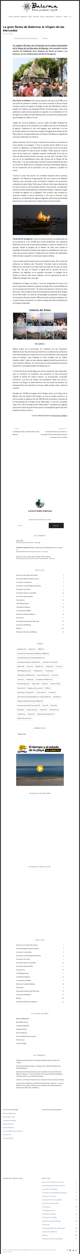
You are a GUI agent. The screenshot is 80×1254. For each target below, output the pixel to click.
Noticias (17, 16)
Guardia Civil (55, 684)
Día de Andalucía (23, 684)
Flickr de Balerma (21, 1033)
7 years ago (45, 551)
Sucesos (43, 710)
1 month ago (37, 542)
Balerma (24, 16)
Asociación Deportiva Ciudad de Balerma (30, 658)
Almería (32, 649)
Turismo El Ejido (21, 1043)
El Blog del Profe (21, 1029)
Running (20, 710)
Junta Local (41, 692)
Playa (66, 16)
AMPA (41, 649)
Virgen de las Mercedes (45, 714)
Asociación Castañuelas (24, 582)
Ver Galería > (40, 343)
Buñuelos (39, 666)
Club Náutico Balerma (23, 607)
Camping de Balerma (22, 1026)
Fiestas (35, 684)
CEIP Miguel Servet (22, 603)
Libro (30, 16)
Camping (49, 666)
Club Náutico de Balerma (25, 675)
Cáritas (20, 679)
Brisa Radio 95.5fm (22, 1022)
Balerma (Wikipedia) (22, 1018)
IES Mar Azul (20, 1040)
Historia (36, 16)
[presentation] (40, 503)
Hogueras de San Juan (35, 688)
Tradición (21, 714)
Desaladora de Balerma (44, 679)
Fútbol (45, 684)
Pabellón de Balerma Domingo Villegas (30, 701)
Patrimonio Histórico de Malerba (26, 632)
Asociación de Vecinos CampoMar (28, 662)
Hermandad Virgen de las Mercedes (26, 38)
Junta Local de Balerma (23, 625)
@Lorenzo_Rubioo (59, 415)
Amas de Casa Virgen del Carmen (27, 575)
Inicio (11, 16)
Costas (54, 675)
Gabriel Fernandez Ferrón (25, 547)
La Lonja (52, 692)
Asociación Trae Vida (23, 589)
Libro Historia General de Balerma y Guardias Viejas (34, 697)
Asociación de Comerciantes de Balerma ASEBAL (33, 653)
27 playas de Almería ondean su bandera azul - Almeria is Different (37, 1066)
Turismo (58, 16)
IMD (47, 688)
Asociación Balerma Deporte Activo (27, 579)
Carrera (59, 666)
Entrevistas (20, 618)
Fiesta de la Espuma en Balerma (24, 542)
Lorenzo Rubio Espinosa (40, 511)
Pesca (42, 16)
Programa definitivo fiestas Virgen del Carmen (28, 551)
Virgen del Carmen (24, 718)
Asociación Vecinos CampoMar (26, 593)
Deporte (29, 679)
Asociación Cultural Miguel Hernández (28, 586)
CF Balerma (37, 671)
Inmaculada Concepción (25, 692)
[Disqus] (40, 465)
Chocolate (49, 671)
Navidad (56, 697)
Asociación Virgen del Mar (24, 596)
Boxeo (30, 666)
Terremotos (54, 710)
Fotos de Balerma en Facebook (26, 1036)
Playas (54, 705)
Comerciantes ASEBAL (23, 610)
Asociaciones (20, 600)
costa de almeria (43, 675)
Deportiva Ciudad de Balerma (25, 614)
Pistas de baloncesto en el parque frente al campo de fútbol (32, 558)
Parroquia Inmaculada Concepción (28, 705)
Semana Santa (32, 710)
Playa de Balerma (21, 1068)
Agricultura (50, 16)
